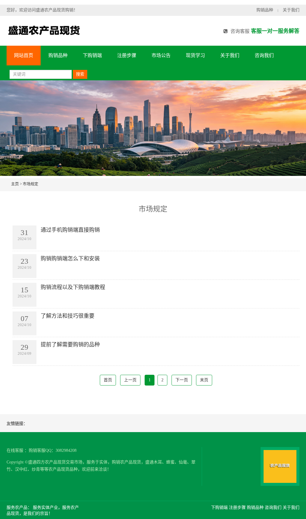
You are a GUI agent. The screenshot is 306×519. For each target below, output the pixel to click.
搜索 (80, 74)
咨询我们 (264, 55)
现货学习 (195, 55)
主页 (15, 184)
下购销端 (92, 55)
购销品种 (264, 10)
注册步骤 (126, 55)
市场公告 (161, 55)
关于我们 (291, 10)
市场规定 (30, 184)
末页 (204, 380)
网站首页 (23, 55)
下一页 (181, 380)
